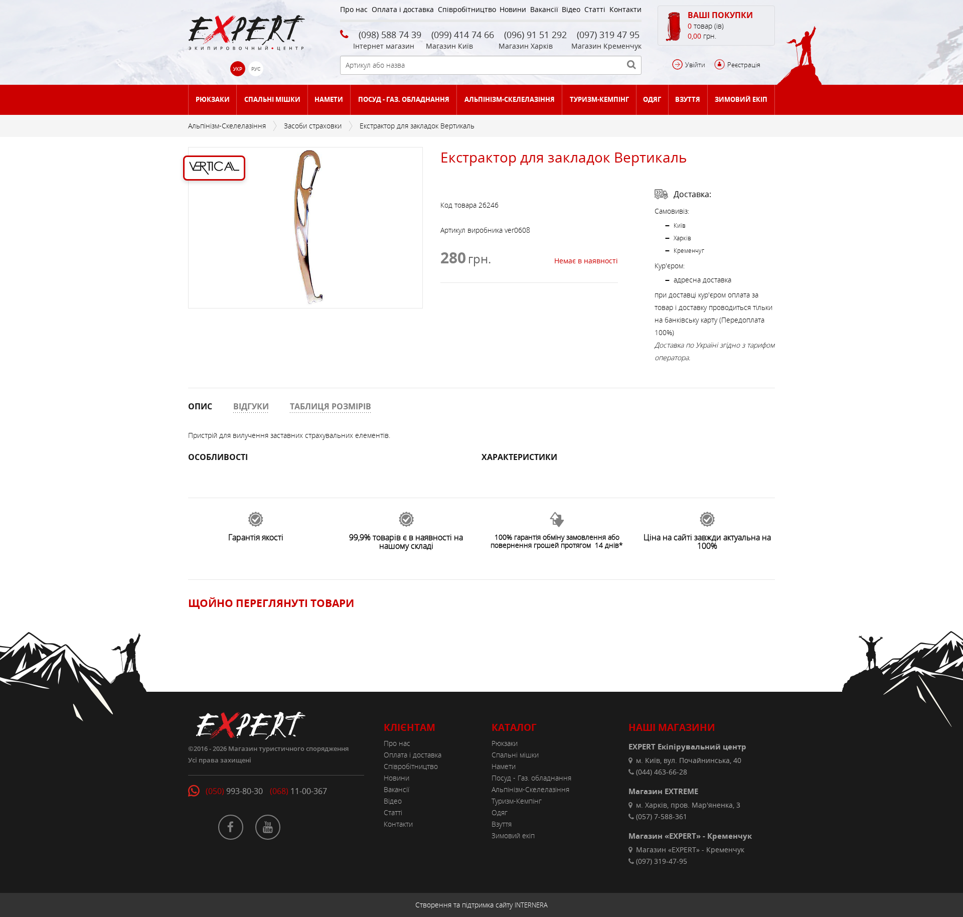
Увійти (695, 64)
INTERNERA (531, 904)
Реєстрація (743, 64)
